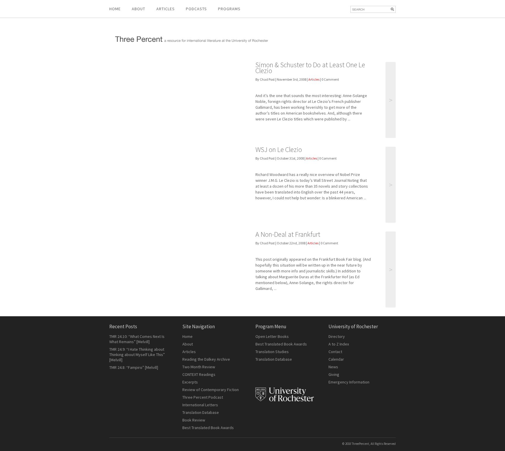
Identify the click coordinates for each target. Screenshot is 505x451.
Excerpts (190, 382)
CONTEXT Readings (198, 374)
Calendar (336, 359)
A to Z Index (338, 344)
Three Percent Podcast (202, 397)
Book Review (193, 420)
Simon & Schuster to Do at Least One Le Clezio (310, 67)
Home (115, 8)
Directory (336, 336)
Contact (335, 351)
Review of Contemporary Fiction (210, 389)
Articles (313, 79)
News (333, 366)
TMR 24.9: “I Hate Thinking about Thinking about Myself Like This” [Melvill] (137, 354)
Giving (333, 374)
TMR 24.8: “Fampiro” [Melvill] (133, 367)
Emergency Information (348, 382)
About (138, 8)
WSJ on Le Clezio (278, 149)
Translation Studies (272, 351)
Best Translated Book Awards (208, 427)
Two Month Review (198, 366)
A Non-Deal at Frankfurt (287, 234)
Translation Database (200, 412)
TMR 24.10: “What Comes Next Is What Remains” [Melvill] (137, 339)
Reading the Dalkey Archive (206, 359)
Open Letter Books (272, 336)
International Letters (200, 404)
